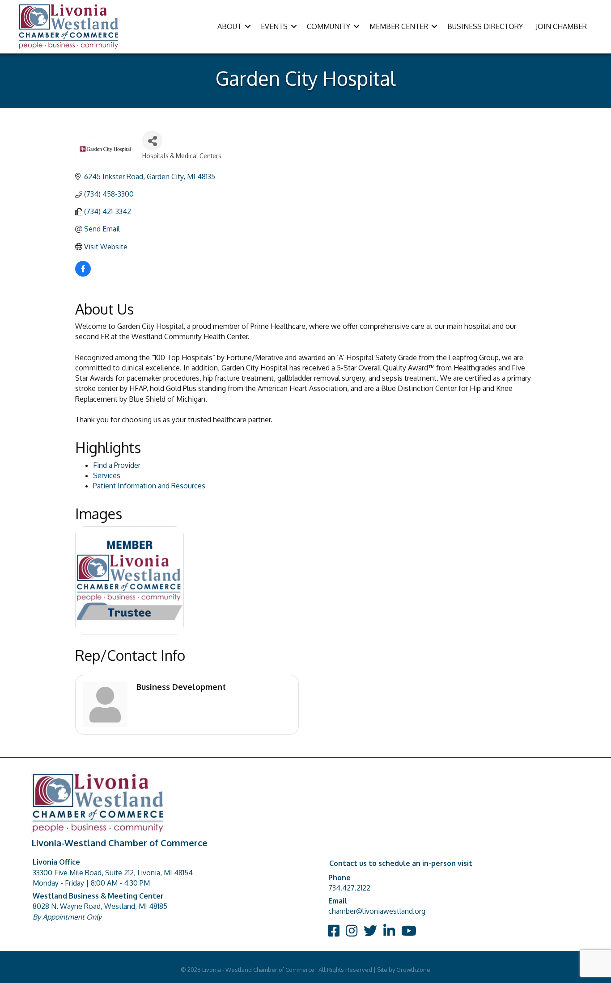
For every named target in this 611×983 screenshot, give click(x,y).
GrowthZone (413, 969)
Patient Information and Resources (149, 485)
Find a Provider (116, 465)
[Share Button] (152, 140)
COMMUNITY (328, 26)
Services (106, 475)
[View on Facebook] (83, 273)
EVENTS (274, 26)
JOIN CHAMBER (561, 26)
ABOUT (229, 26)
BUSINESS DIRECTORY (485, 26)
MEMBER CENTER (398, 26)
